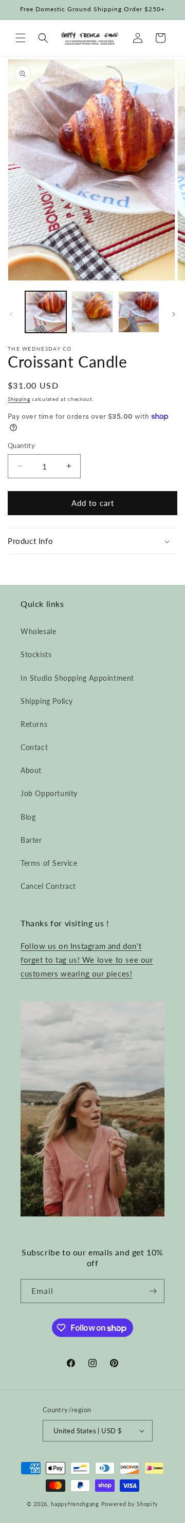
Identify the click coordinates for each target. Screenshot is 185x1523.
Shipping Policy (47, 701)
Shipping (19, 399)
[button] (20, 38)
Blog (28, 817)
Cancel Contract (48, 886)
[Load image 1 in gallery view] (45, 311)
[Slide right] (173, 314)
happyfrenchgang (75, 1503)
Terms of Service (49, 863)
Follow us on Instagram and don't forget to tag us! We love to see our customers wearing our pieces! (87, 959)
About (31, 770)
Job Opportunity (49, 793)
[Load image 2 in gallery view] (92, 311)
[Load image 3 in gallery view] (138, 311)
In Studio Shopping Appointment (77, 678)
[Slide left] (11, 314)
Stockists (36, 654)
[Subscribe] (152, 1291)
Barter (31, 840)
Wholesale (38, 631)
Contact (34, 747)
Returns (34, 724)
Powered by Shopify (130, 1503)
